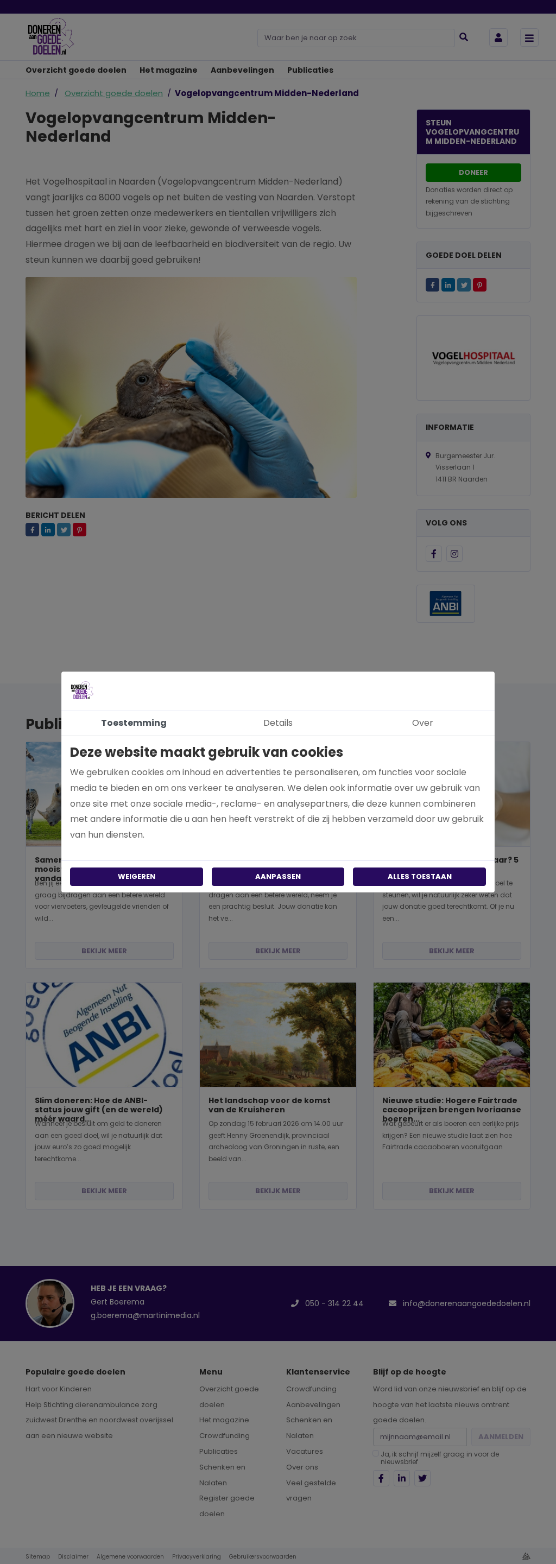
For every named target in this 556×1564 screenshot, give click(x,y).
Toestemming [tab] (134, 723)
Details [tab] (278, 723)
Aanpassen (278, 876)
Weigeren (136, 876)
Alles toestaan (420, 876)
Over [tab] (422, 723)
